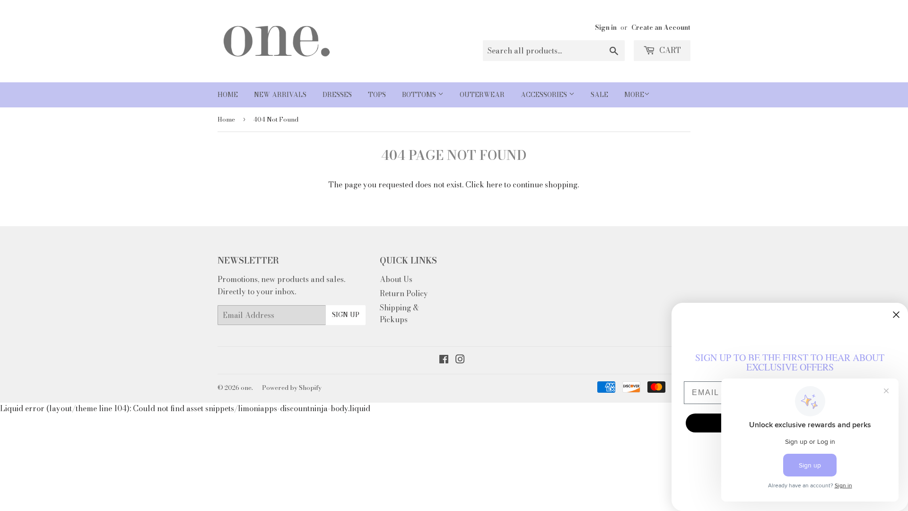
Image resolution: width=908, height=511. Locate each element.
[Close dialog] (896, 315)
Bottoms (420, 94)
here (494, 184)
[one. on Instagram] (460, 360)
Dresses (337, 94)
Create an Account (660, 27)
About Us (396, 279)
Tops (377, 94)
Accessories (545, 94)
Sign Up (345, 314)
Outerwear (482, 94)
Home (228, 94)
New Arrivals (280, 94)
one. (247, 387)
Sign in (606, 27)
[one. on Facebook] (444, 360)
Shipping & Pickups (399, 314)
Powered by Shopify (292, 387)
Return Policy (404, 293)
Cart (669, 50)
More (634, 94)
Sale (599, 94)
